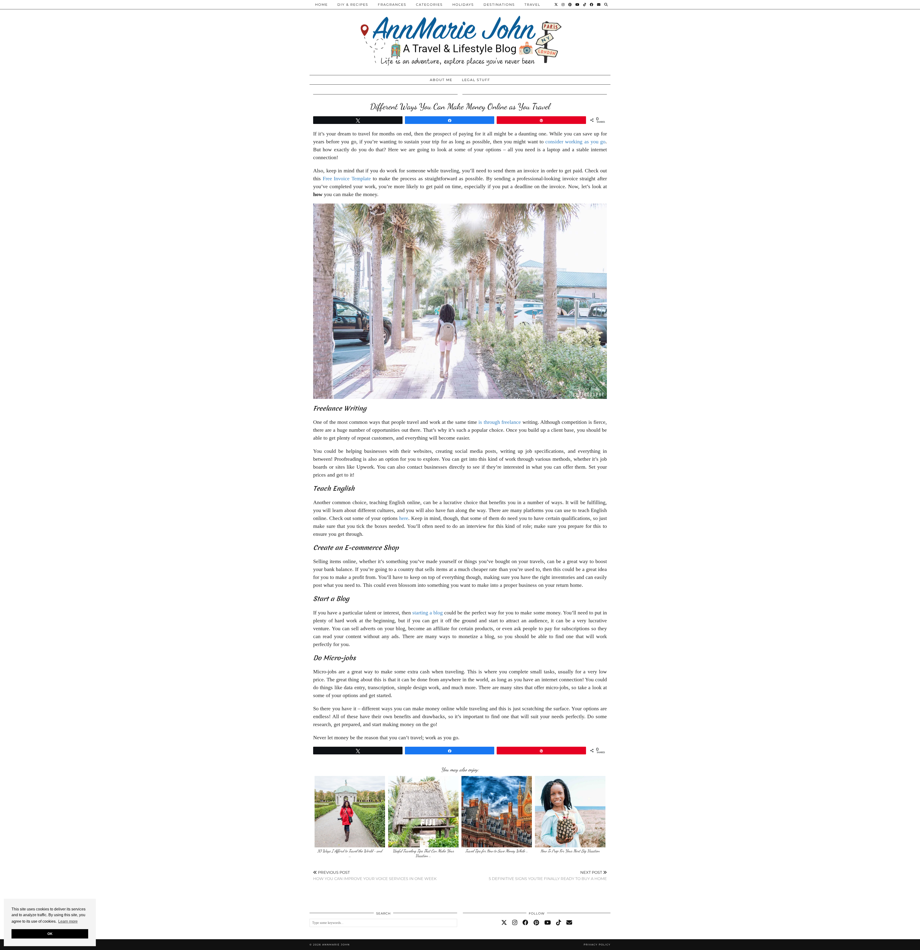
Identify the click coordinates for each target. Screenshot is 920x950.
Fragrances (392, 4)
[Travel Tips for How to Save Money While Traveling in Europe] (496, 811)
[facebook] (525, 923)
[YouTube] (577, 4)
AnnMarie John (336, 944)
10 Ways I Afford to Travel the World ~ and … (349, 853)
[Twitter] (556, 4)
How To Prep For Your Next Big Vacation (570, 850)
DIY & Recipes (352, 4)
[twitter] (504, 923)
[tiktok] (558, 923)
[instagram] (514, 923)
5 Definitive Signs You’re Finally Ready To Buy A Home (548, 875)
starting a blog (427, 613)
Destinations (499, 4)
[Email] (599, 4)
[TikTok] (584, 4)
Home (321, 4)
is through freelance (499, 422)
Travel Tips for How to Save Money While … (496, 850)
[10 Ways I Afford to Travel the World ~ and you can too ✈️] (350, 811)
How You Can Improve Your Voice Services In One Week (375, 875)
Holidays (463, 4)
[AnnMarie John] (460, 36)
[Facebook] (592, 4)
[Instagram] (563, 4)
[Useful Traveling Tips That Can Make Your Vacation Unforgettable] (423, 811)
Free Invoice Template (347, 178)
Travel (532, 4)
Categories (429, 4)
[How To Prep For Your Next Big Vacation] (570, 811)
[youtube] (547, 923)
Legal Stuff (476, 80)
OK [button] (49, 934)
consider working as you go (575, 142)
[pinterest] (536, 923)
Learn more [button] (68, 921)
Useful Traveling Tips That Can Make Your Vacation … (423, 853)
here (403, 518)
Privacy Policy (597, 944)
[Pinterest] (570, 4)
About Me (441, 80)
